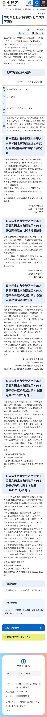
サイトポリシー (11, 702)
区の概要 (28, 9)
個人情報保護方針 (26, 702)
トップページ (6, 9)
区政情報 (18, 9)
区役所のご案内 (23, 673)
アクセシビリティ (20, 706)
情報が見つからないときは (18, 637)
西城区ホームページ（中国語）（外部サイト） (25, 590)
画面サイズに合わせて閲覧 (28, 82)
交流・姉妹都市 (40, 9)
